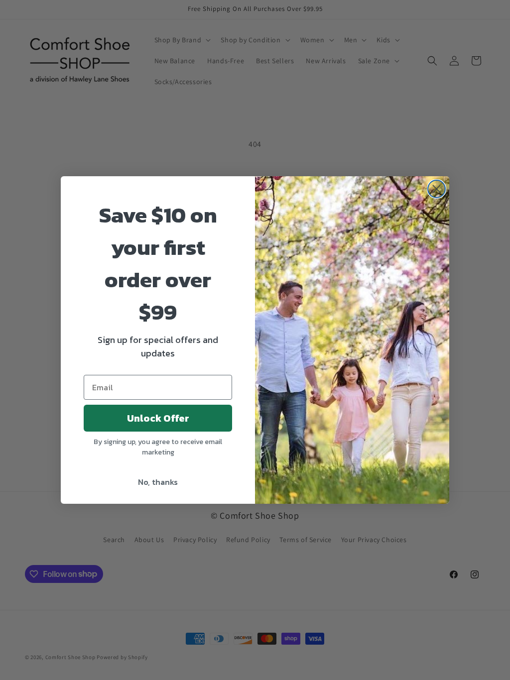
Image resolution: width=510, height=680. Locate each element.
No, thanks (158, 482)
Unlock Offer (158, 418)
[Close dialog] (436, 189)
